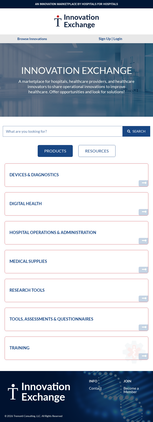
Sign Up (105, 38)
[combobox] (63, 131)
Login (117, 38)
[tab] (55, 151)
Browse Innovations (32, 39)
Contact (95, 388)
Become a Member (131, 390)
